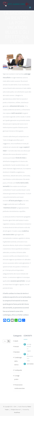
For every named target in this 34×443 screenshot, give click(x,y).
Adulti (16, 341)
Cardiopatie (17, 370)
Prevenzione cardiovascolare (17, 386)
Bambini (17, 352)
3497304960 (29, 364)
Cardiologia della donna (17, 361)
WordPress (17, 412)
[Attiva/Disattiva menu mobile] (30, 7)
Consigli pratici (16, 377)
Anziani (16, 346)
